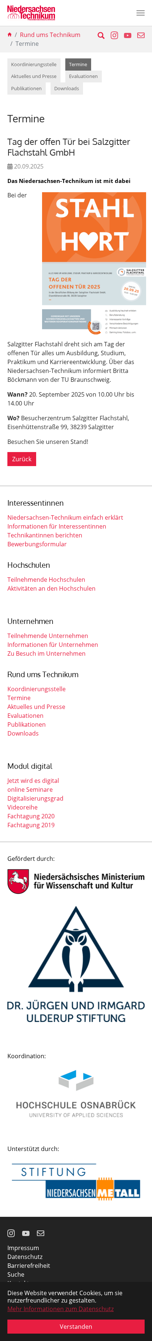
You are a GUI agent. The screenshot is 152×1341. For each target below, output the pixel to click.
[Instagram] (11, 1233)
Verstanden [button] (76, 1327)
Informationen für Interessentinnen (56, 526)
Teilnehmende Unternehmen (47, 636)
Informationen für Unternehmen (52, 645)
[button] (111, 35)
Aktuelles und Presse (36, 707)
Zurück (21, 459)
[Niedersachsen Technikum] (31, 13)
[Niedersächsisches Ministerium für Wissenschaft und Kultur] (76, 881)
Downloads (23, 733)
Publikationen (26, 724)
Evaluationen (25, 716)
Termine (19, 698)
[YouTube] (26, 1233)
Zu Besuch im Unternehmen (46, 653)
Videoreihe (22, 807)
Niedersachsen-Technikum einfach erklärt (65, 517)
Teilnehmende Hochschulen (46, 580)
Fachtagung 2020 (31, 816)
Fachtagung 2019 (31, 825)
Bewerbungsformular (37, 544)
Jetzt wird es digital (33, 781)
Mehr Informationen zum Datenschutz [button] (60, 1309)
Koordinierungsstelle (36, 689)
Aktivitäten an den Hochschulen (51, 588)
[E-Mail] (41, 1233)
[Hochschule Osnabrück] (76, 1093)
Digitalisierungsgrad (35, 798)
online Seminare (30, 789)
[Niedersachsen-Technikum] (9, 34)
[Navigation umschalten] (141, 13)
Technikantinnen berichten (44, 535)
